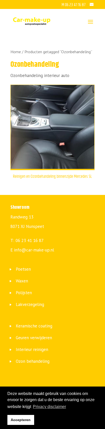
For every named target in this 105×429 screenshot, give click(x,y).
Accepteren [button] (21, 420)
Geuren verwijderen (34, 337)
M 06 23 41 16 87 (74, 5)
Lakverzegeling (30, 304)
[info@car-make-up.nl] (92, 5)
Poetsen (23, 269)
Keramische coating (34, 326)
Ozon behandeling (32, 361)
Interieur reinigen (32, 349)
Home (15, 51)
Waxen (22, 281)
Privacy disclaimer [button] (49, 406)
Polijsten (24, 292)
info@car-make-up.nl (34, 250)
